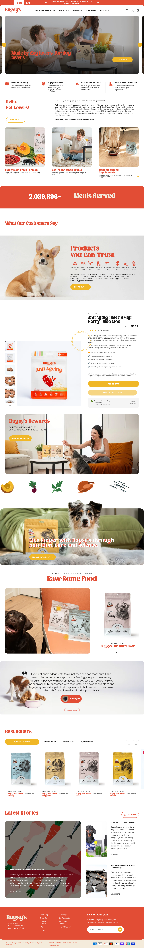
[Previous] (46, 2)
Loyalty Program (43, 922)
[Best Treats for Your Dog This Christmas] (43, 859)
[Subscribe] (120, 929)
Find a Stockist (65, 927)
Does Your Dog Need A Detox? (123, 822)
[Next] (98, 2)
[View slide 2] (119, 652)
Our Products (64, 918)
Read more (15, 891)
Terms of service (72, 942)
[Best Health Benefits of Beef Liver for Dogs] (96, 881)
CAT (28, 3)
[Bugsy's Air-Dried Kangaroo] (55, 769)
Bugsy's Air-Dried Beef (118, 646)
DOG (19, 3)
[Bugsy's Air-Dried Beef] (117, 614)
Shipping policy (53, 945)
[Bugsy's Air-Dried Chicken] (123, 769)
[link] (80, 287)
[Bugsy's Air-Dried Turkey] (21, 769)
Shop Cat (44, 918)
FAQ (41, 927)
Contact (43, 930)
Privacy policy (62, 942)
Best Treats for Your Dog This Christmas (27, 869)
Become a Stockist (63, 922)
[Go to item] (10, 346)
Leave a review (72, 710)
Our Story (63, 915)
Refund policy (53, 942)
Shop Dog (44, 915)
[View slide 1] (116, 652)
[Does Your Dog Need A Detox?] (96, 839)
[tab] (22, 742)
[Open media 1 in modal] (49, 373)
